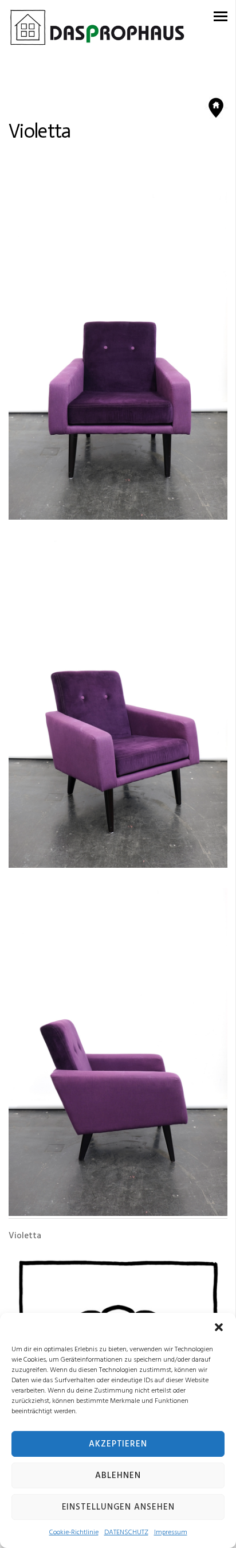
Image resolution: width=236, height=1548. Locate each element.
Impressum (170, 1532)
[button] (219, 1327)
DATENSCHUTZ (126, 1532)
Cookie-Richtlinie (74, 1532)
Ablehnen (117, 1476)
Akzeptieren (118, 1444)
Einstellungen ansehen (118, 1507)
